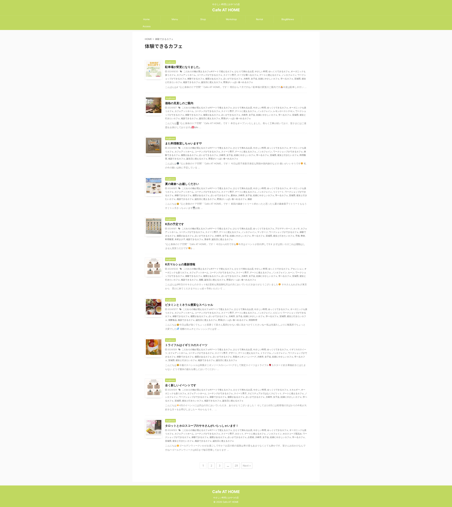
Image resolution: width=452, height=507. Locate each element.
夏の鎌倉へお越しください (182, 184)
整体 (303, 235)
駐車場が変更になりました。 (183, 67)
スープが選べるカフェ (247, 75)
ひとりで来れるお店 (244, 71)
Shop (203, 19)
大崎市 (246, 78)
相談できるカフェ (191, 82)
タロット (239, 433)
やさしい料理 (261, 71)
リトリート (278, 191)
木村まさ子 (180, 239)
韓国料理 (253, 320)
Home (146, 19)
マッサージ (262, 232)
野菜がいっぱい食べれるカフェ (238, 82)
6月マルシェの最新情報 (180, 264)
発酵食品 (172, 320)
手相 (297, 235)
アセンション (297, 268)
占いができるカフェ (232, 78)
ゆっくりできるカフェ (279, 71)
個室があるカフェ (213, 78)
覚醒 (201, 279)
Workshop (231, 19)
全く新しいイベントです (180, 385)
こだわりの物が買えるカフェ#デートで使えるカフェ (208, 71)
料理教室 (169, 239)
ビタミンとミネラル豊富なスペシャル (189, 304)
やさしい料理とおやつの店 (226, 497)
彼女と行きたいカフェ (288, 155)
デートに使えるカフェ (270, 75)
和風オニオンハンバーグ (244, 356)
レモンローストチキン (283, 111)
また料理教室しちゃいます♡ (183, 143)
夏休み (234, 195)
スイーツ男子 (229, 75)
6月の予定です (174, 224)
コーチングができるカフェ (209, 75)
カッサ (296, 228)
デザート (233, 353)
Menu (175, 19)
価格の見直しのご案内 (179, 103)
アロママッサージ (283, 228)
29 (236, 465)
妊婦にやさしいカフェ (268, 78)
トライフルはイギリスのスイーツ (186, 345)
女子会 (254, 78)
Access (147, 26)
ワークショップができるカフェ (288, 151)
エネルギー (294, 389)
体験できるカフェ (195, 78)
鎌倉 (250, 199)
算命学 (207, 239)
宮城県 (297, 78)
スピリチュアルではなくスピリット (265, 393)
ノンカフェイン (289, 75)
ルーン (291, 272)
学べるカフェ (287, 78)
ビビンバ (277, 312)
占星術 (251, 437)
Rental (259, 19)
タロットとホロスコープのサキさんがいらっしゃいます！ (202, 425)
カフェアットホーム (186, 75)
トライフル (265, 353)
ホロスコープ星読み (292, 433)
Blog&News (287, 19)
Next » (247, 465)
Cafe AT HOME (226, 10)
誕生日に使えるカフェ (211, 82)
